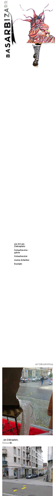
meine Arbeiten (21, 260)
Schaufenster (21, 256)
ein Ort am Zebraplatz (19, 245)
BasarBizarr (5, 1)
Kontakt (18, 264)
